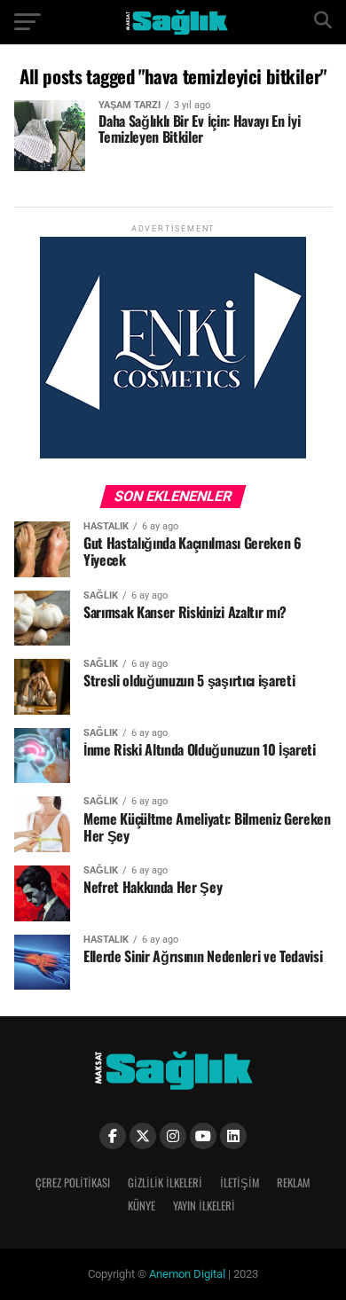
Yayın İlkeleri (204, 1205)
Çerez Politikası (72, 1182)
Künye (141, 1205)
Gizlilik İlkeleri (165, 1182)
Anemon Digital (185, 1273)
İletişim (239, 1182)
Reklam (293, 1182)
